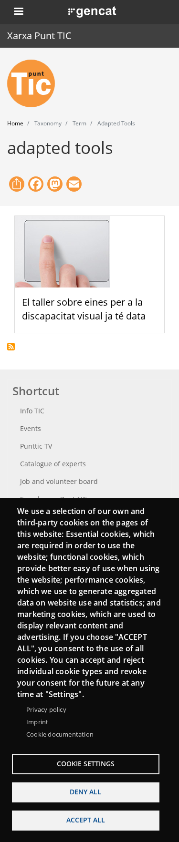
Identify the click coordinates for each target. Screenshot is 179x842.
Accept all (85, 819)
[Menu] (18, 12)
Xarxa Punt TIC (39, 35)
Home (15, 123)
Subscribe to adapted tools (11, 346)
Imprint (37, 722)
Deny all (85, 791)
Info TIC (32, 410)
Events (30, 428)
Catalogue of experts (53, 463)
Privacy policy (46, 709)
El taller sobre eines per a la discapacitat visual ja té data (84, 309)
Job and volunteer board (59, 481)
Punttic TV (36, 446)
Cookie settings (86, 763)
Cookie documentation (60, 734)
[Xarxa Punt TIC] (35, 83)
